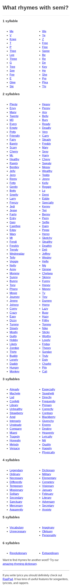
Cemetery (48, 482)
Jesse (13, 210)
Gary (13, 222)
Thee (13, 50)
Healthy (14, 159)
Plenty (13, 104)
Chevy (46, 159)
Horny (46, 304)
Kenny (46, 206)
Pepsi (45, 230)
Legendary (16, 470)
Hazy (45, 316)
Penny (46, 108)
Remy (13, 178)
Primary (47, 405)
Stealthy (47, 241)
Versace (15, 448)
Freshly (14, 245)
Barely (14, 143)
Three (13, 58)
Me (11, 31)
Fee (12, 74)
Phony (14, 289)
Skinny (46, 277)
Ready (46, 124)
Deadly (46, 127)
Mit (44, 440)
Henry (46, 234)
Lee (12, 55)
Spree (46, 50)
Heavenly (48, 432)
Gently (14, 186)
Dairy (45, 226)
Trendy (14, 249)
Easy (13, 316)
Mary (45, 147)
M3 (11, 119)
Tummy (14, 324)
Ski (12, 86)
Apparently (16, 509)
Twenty (14, 116)
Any (44, 112)
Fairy (13, 139)
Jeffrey (46, 253)
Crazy (13, 312)
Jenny (46, 178)
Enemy (46, 424)
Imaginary (48, 527)
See (12, 70)
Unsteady (15, 424)
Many (13, 112)
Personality (49, 535)
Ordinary (15, 474)
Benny (46, 214)
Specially (48, 202)
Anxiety (46, 509)
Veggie (14, 261)
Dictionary (48, 470)
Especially (48, 389)
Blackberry (48, 416)
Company (16, 428)
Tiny (44, 296)
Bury (45, 119)
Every (13, 124)
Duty (45, 359)
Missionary (16, 489)
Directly (47, 397)
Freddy (46, 143)
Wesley (46, 257)
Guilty (13, 336)
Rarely (14, 163)
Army (13, 269)
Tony (13, 285)
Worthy (46, 336)
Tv (43, 293)
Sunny (14, 277)
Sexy (45, 151)
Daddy (14, 363)
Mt (11, 237)
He (44, 70)
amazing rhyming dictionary (20, 563)
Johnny (14, 304)
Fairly (13, 214)
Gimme (46, 269)
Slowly (14, 328)
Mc (11, 155)
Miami (13, 432)
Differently (16, 482)
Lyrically (47, 436)
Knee (13, 39)
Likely (13, 344)
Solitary (14, 493)
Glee (13, 82)
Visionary (48, 485)
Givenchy (48, 420)
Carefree (15, 226)
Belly (45, 116)
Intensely (15, 420)
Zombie (14, 347)
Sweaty (46, 163)
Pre (44, 78)
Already (14, 389)
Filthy (45, 320)
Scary (13, 147)
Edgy (13, 230)
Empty (13, 127)
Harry (45, 155)
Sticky (46, 332)
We (44, 31)
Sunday (47, 351)
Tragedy (15, 436)
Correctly (47, 409)
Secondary (16, 497)
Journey (15, 296)
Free (45, 43)
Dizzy (13, 320)
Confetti (14, 401)
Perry (45, 218)
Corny (13, 308)
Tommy (46, 324)
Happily (47, 448)
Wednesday (17, 253)
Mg (44, 265)
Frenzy (14, 202)
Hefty (45, 261)
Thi (44, 86)
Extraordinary (50, 553)
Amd (12, 416)
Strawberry (16, 413)
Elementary (49, 478)
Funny (46, 281)
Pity (44, 367)
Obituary (47, 531)
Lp (43, 190)
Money (46, 289)
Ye (43, 35)
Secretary (48, 505)
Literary (46, 497)
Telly (12, 257)
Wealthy (47, 171)
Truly (45, 355)
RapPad (8, 579)
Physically (48, 452)
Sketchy (47, 237)
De (44, 62)
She (44, 74)
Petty (13, 131)
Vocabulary (17, 527)
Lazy (45, 308)
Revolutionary (18, 553)
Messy (46, 167)
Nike (45, 328)
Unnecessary (18, 531)
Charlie (46, 363)
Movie (13, 293)
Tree (12, 66)
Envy (13, 108)
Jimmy (14, 300)
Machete (15, 393)
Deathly (47, 245)
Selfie (45, 222)
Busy (45, 312)
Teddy (46, 175)
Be (44, 55)
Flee (45, 47)
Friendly (15, 135)
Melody (14, 444)
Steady (46, 139)
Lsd (12, 397)
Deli (44, 249)
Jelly (12, 171)
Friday (46, 344)
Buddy (14, 355)
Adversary (48, 501)
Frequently (48, 401)
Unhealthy (16, 409)
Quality (46, 444)
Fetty (13, 182)
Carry (45, 135)
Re (44, 58)
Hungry (14, 367)
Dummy (47, 300)
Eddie (45, 198)
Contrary (47, 413)
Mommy (14, 273)
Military (46, 474)
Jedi (12, 206)
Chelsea (47, 273)
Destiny (47, 428)
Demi (45, 194)
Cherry (14, 151)
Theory (46, 347)
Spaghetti (48, 393)
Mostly (14, 332)
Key (44, 66)
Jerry (13, 175)
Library (14, 405)
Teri (44, 210)
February (47, 493)
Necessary (16, 478)
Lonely (14, 359)
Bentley (14, 167)
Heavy (46, 104)
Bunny (14, 281)
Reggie (46, 186)
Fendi (13, 241)
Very (45, 131)
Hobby (14, 340)
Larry (13, 198)
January (47, 489)
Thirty (13, 351)
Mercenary (16, 505)
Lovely (46, 340)
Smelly (14, 194)
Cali (44, 371)
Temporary (16, 485)
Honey (46, 285)
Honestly (15, 440)
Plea (45, 82)
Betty (13, 190)
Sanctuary (16, 501)
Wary (13, 234)
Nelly (13, 265)
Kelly (45, 182)
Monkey (14, 371)
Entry (13, 218)
